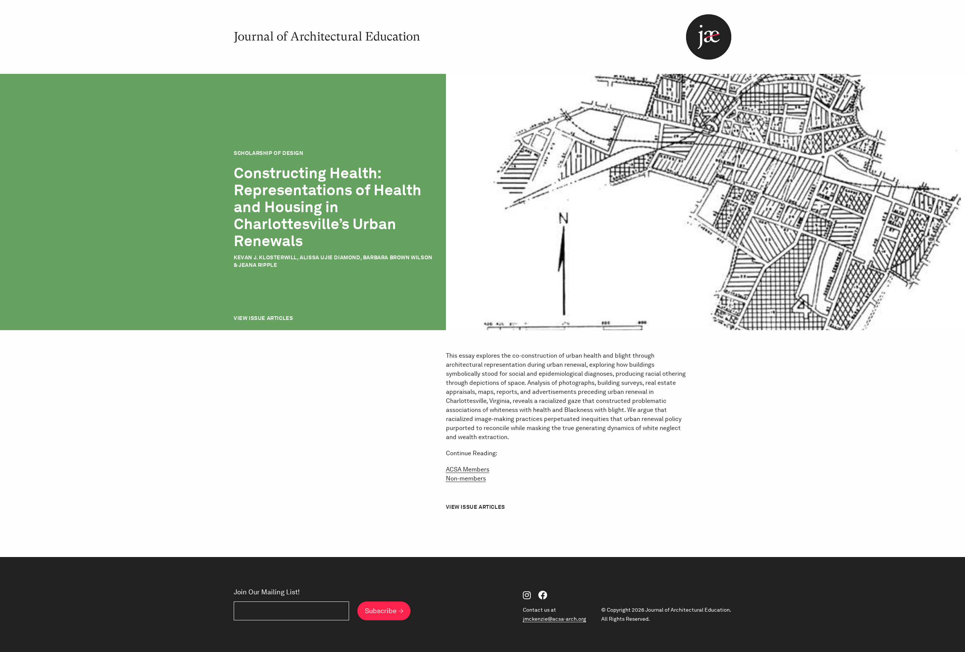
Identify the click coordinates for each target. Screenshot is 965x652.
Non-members (466, 478)
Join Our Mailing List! (267, 592)
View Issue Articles (263, 318)
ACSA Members (467, 469)
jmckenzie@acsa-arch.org (554, 619)
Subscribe (381, 611)
